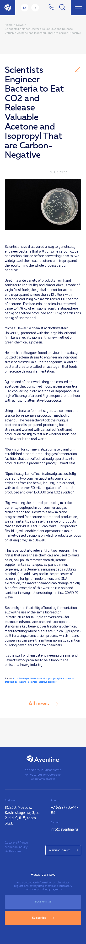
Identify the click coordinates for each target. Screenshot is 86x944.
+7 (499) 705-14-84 (64, 810)
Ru (35, 7)
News (19, 25)
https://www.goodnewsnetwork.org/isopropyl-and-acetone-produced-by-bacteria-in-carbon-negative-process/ (39, 680)
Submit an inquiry (59, 850)
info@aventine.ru (64, 829)
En (24, 7)
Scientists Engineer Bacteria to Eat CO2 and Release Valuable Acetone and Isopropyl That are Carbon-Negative (43, 31)
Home (9, 25)
